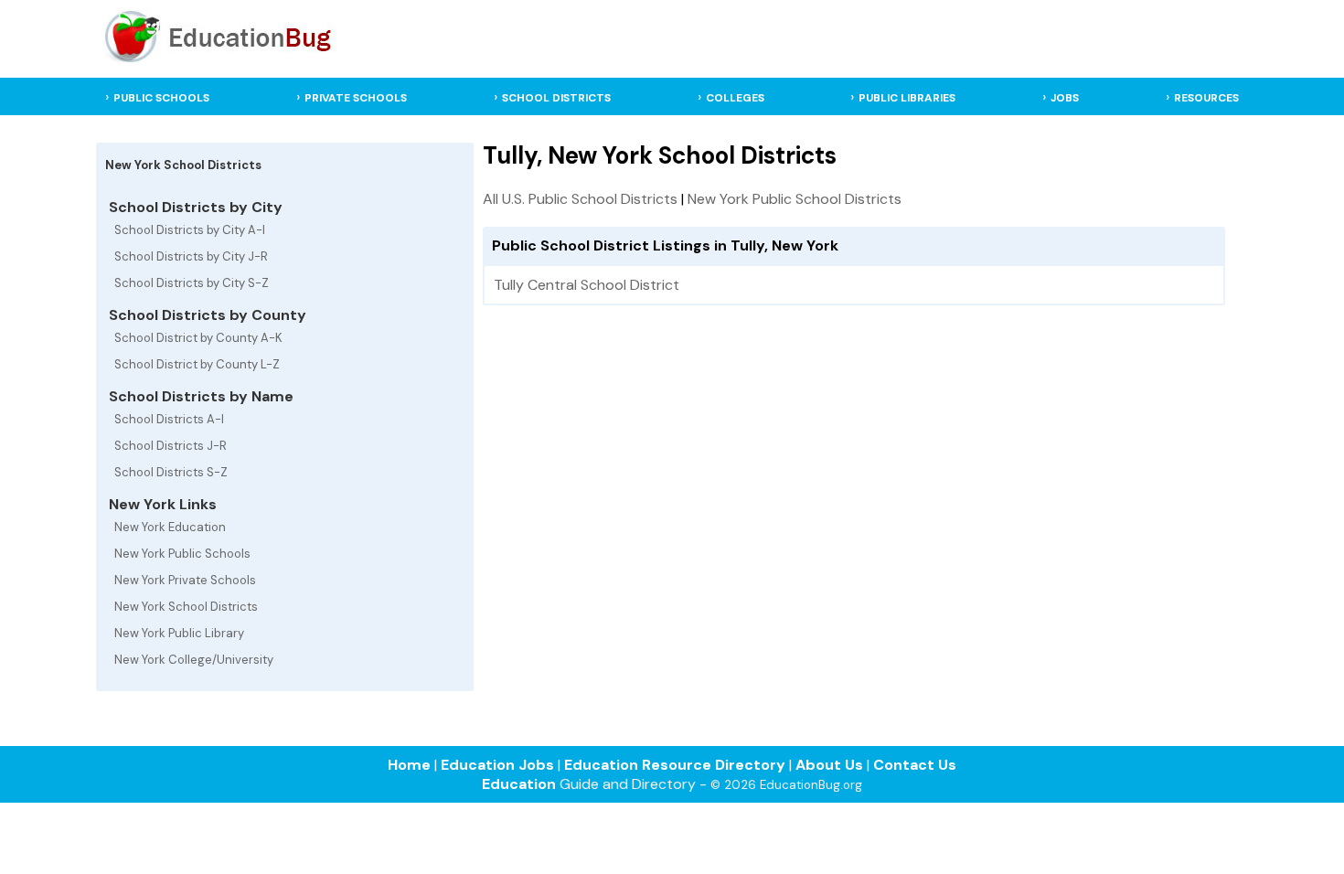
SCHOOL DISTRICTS (556, 98)
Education (519, 784)
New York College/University (193, 659)
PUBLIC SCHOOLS (161, 98)
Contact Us (914, 764)
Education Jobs (497, 764)
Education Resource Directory (674, 764)
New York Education (170, 527)
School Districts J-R (170, 445)
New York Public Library (179, 633)
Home (409, 764)
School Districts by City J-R (191, 256)
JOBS (1065, 98)
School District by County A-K (198, 338)
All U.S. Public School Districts (580, 198)
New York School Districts (186, 606)
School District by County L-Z (197, 364)
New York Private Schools (185, 580)
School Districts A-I (169, 419)
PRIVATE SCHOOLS (355, 98)
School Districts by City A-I (189, 230)
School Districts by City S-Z (191, 283)
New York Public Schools (182, 553)
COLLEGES (735, 98)
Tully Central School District (586, 284)
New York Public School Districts (794, 198)
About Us (829, 764)
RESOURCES (1206, 98)
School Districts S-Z (171, 472)
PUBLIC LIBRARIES (907, 98)
